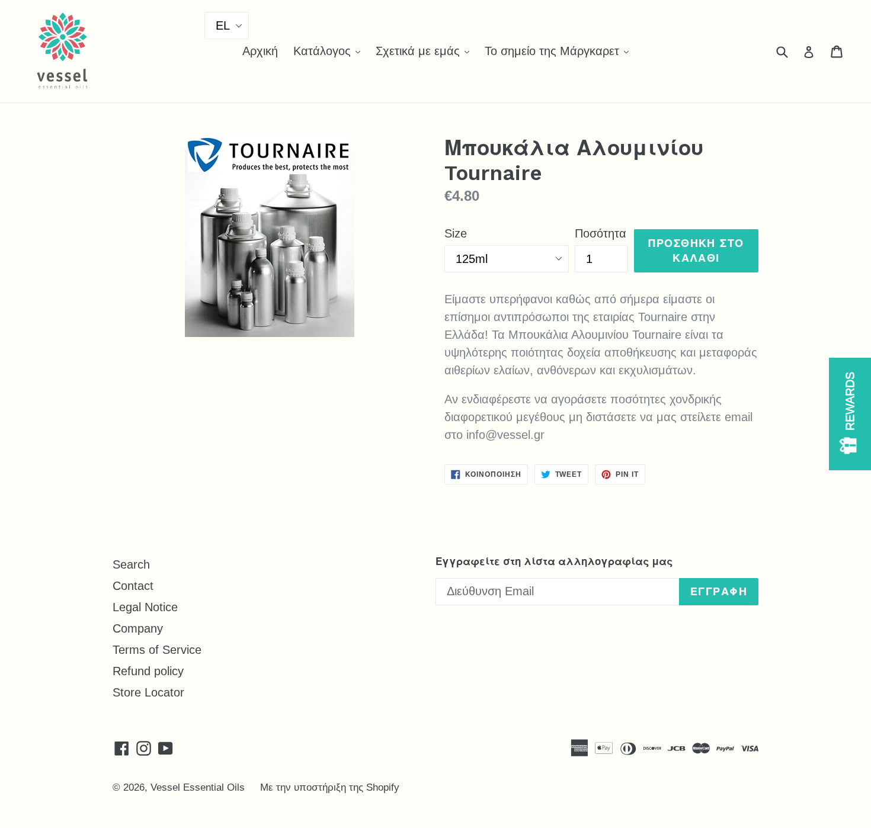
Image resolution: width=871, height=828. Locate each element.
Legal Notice (145, 607)
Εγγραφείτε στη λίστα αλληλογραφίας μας (554, 561)
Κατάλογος (329, 50)
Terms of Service (157, 649)
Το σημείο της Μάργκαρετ (560, 50)
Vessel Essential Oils (197, 787)
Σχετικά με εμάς (425, 50)
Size (455, 233)
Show (850, 414)
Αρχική (260, 50)
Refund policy (148, 671)
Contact (133, 585)
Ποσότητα (600, 233)
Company (138, 628)
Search (131, 564)
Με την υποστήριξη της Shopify (329, 787)
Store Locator (148, 692)
